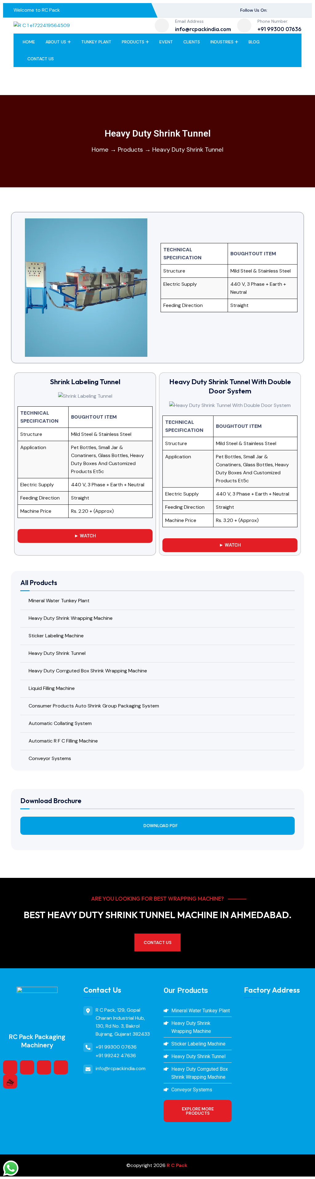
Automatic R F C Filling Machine (63, 741)
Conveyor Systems (50, 758)
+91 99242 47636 (116, 1055)
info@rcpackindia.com (203, 29)
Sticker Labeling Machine (56, 635)
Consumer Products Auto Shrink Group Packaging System (94, 706)
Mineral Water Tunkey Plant (59, 600)
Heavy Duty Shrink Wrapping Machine (71, 618)
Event (166, 42)
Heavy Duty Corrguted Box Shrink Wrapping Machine (88, 670)
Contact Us (40, 59)
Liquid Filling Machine (52, 688)
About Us (56, 42)
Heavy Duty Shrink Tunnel (57, 653)
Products (133, 42)
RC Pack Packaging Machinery (37, 1041)
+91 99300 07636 (279, 29)
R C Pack (177, 1165)
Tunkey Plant (96, 42)
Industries (221, 42)
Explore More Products (198, 1111)
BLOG (254, 42)
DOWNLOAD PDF (160, 825)
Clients (191, 42)
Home (29, 42)
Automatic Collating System (60, 723)
